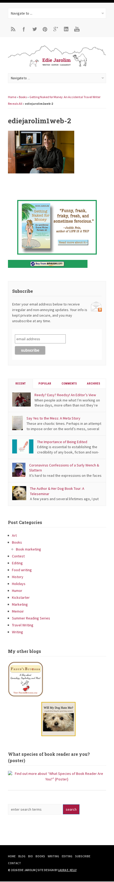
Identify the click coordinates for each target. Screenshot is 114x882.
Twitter (34, 29)
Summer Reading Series (31, 618)
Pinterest (45, 29)
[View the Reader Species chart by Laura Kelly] (57, 779)
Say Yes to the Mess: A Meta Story (53, 418)
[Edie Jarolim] (57, 66)
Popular (44, 383)
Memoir (18, 611)
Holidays (18, 583)
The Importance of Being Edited (62, 441)
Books (23, 97)
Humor (17, 590)
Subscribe (82, 856)
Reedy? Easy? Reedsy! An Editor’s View (65, 394)
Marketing (20, 604)
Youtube (77, 29)
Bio (30, 856)
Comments (69, 383)
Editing (17, 563)
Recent (20, 383)
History (17, 576)
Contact (14, 863)
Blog (21, 856)
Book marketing (28, 549)
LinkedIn (66, 29)
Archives (93, 383)
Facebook (24, 29)
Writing (17, 632)
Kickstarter (21, 597)
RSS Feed (13, 29)
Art (14, 535)
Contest (18, 556)
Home (12, 97)
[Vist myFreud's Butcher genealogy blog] (57, 679)
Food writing (22, 569)
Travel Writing (22, 625)
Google (55, 29)
